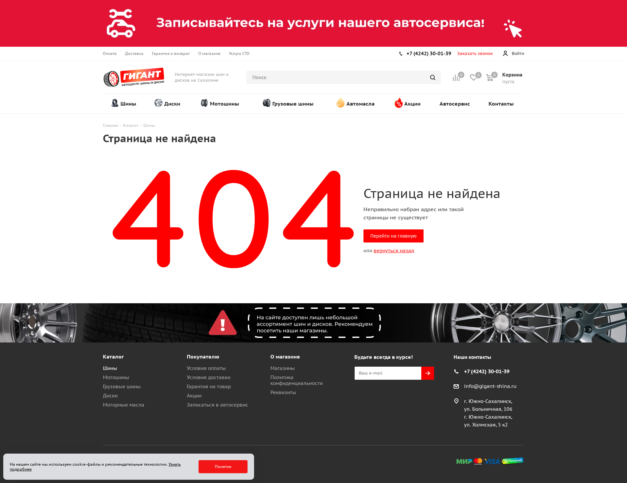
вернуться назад (394, 250)
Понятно (223, 466)
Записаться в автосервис (217, 405)
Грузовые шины (122, 386)
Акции (194, 395)
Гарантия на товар (209, 386)
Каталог (113, 356)
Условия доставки (208, 377)
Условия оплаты (206, 368)
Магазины (282, 368)
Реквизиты (283, 392)
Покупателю (203, 356)
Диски (110, 395)
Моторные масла (123, 405)
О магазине (285, 356)
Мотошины (116, 377)
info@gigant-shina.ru (490, 386)
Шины (110, 368)
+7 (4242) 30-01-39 (429, 53)
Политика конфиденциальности (296, 380)
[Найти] (433, 77)
